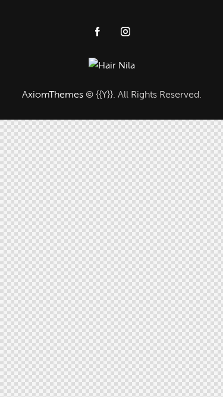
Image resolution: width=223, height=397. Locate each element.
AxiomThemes (52, 94)
